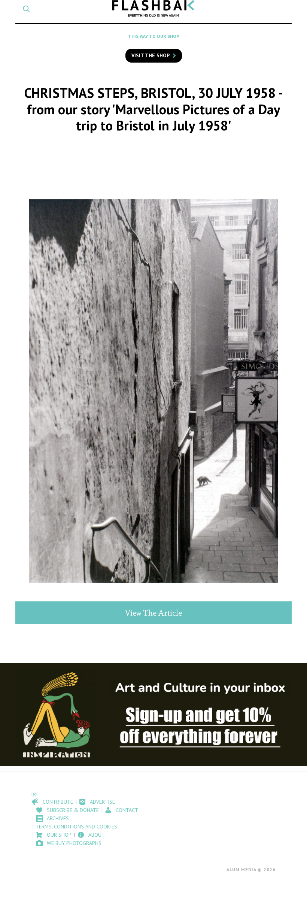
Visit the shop (150, 55)
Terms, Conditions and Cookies (76, 826)
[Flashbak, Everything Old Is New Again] (153, 8)
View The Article (153, 613)
